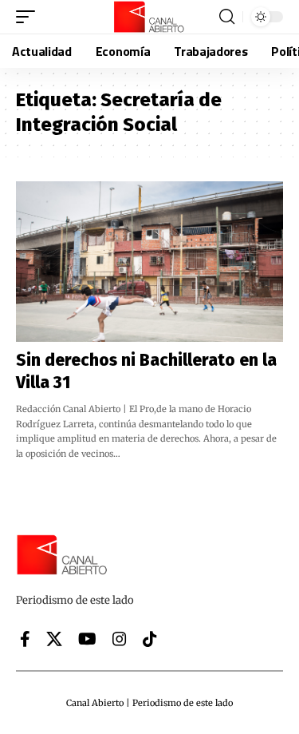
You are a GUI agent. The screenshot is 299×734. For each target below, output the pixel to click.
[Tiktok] (150, 639)
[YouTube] (87, 639)
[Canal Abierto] (150, 17)
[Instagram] (119, 639)
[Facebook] (25, 639)
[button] (29, 16)
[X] (54, 639)
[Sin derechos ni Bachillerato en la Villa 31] (149, 261)
